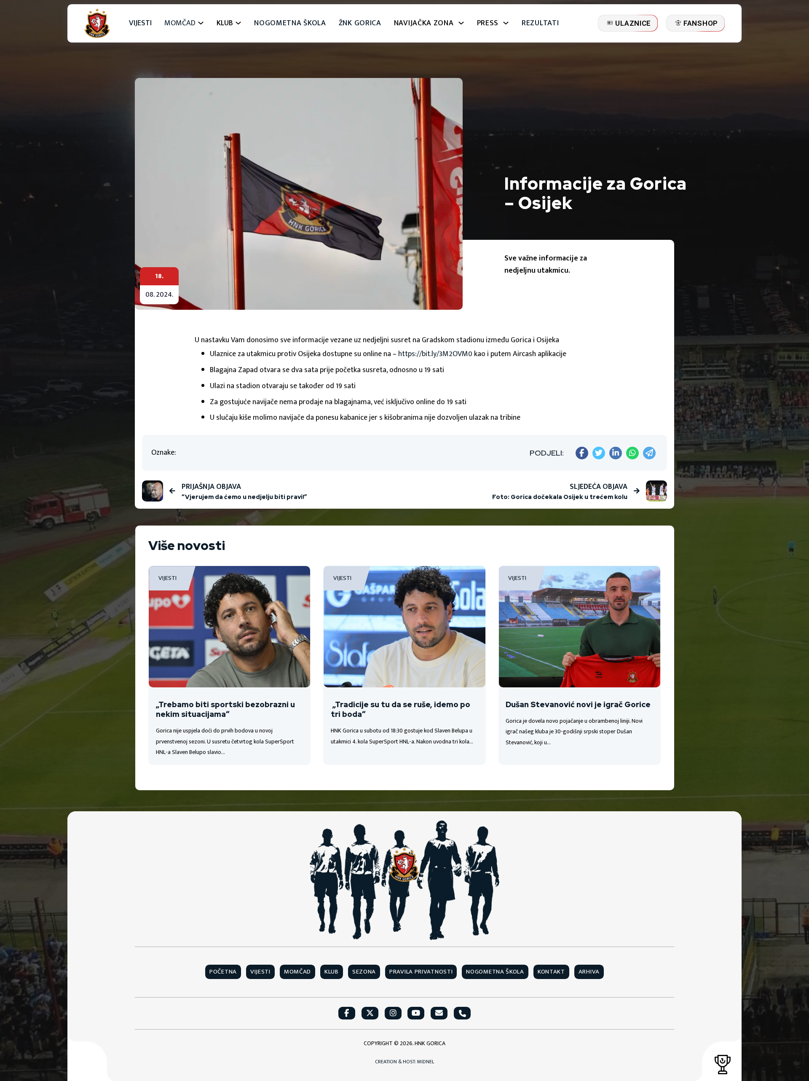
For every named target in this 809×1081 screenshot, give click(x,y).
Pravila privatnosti (421, 972)
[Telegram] (649, 453)
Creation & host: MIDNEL (404, 1062)
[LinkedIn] (615, 453)
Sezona (364, 972)
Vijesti (140, 23)
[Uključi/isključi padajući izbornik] (201, 23)
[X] (598, 453)
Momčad (180, 23)
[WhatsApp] (632, 453)
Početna (223, 972)
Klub (331, 972)
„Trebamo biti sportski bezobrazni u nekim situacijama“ (225, 709)
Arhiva (589, 972)
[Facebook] (582, 453)
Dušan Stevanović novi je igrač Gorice (578, 704)
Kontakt (551, 972)
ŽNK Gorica (360, 23)
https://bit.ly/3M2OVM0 (436, 354)
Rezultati (540, 23)
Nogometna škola (290, 23)
